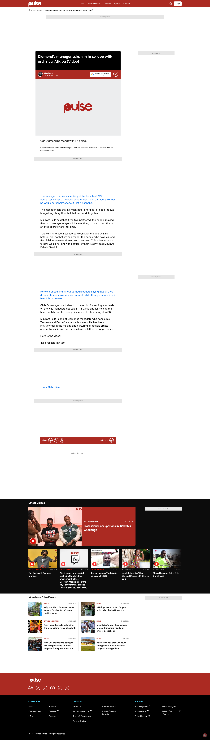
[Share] (115, 74)
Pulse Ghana (140, 711)
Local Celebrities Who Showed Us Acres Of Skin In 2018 (135, 576)
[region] (105, 570)
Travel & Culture (51, 621)
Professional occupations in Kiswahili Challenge (107, 528)
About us (77, 706)
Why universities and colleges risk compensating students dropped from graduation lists (58, 645)
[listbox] (105, 570)
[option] (42, 570)
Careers (126, 3)
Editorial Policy (109, 706)
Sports (117, 3)
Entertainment (94, 3)
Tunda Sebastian (50, 387)
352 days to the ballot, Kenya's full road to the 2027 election (111, 609)
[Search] (171, 3)
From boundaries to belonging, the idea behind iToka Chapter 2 (59, 626)
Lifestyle (107, 3)
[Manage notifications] (205, 735)
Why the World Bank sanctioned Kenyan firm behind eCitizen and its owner (59, 610)
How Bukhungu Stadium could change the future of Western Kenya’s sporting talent (111, 645)
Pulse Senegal (168, 706)
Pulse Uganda (141, 716)
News (82, 3)
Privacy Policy (79, 721)
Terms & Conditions (82, 716)
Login (178, 4)
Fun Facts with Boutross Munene (39, 574)
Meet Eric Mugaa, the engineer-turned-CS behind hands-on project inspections (112, 628)
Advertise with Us (81, 711)
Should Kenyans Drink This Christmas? (166, 574)
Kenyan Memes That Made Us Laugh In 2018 (104, 574)
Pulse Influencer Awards (109, 712)
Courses (52, 716)
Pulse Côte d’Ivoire (167, 712)
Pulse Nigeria (141, 706)
